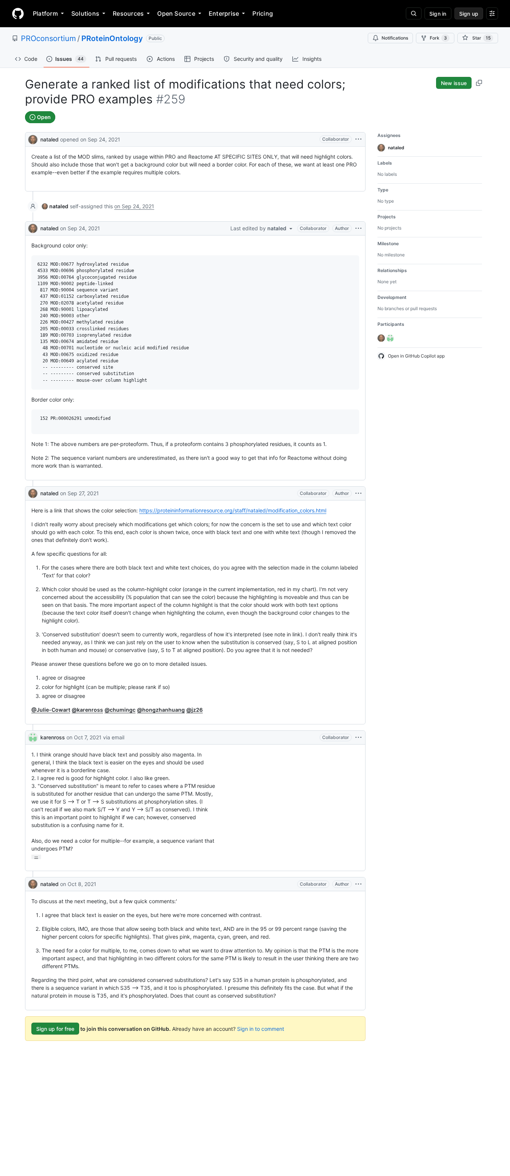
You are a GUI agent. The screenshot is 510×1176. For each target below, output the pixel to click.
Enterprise (224, 13)
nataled (49, 139)
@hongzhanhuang (161, 709)
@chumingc (120, 709)
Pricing (262, 13)
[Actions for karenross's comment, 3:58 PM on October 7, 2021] (358, 737)
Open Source (176, 13)
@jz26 (194, 709)
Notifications (395, 38)
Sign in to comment (260, 1029)
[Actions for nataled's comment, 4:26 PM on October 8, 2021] (358, 884)
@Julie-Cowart (50, 709)
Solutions (85, 13)
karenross (52, 737)
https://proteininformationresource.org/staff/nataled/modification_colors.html (232, 510)
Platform (45, 13)
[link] (55, 206)
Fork (438, 38)
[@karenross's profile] (32, 737)
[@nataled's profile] (32, 138)
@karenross (87, 709)
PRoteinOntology (112, 38)
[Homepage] (18, 13)
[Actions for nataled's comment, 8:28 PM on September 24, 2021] (358, 228)
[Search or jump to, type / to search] (414, 13)
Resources (128, 13)
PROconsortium (48, 38)
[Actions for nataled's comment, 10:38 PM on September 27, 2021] (358, 493)
